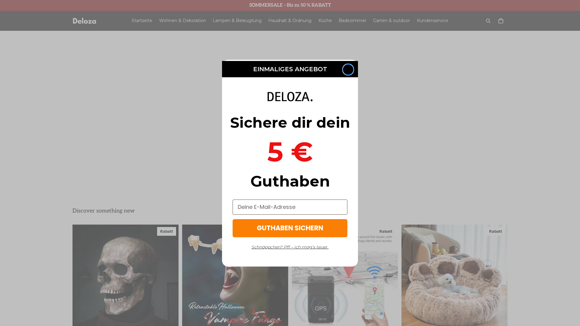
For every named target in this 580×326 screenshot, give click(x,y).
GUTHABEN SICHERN (290, 228)
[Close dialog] (348, 69)
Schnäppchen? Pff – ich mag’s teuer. (290, 247)
